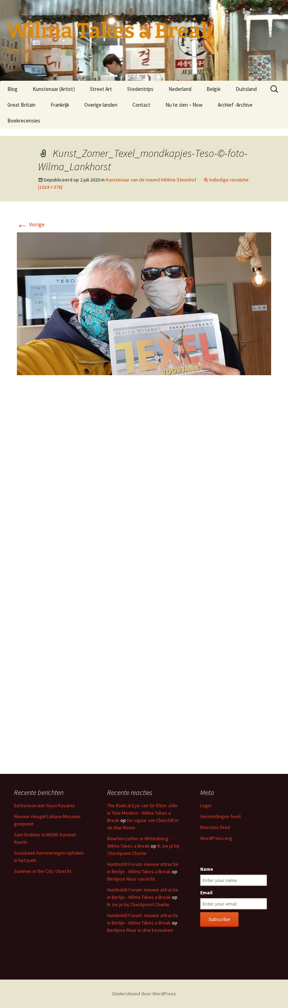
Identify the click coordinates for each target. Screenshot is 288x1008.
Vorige (31, 224)
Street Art (101, 89)
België (214, 89)
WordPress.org (216, 838)
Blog (12, 89)
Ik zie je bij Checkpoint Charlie (138, 904)
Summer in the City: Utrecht (42, 871)
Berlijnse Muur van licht (131, 879)
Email (206, 892)
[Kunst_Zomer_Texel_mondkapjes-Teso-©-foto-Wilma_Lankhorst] (144, 303)
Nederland (180, 89)
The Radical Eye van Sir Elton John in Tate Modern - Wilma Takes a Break (142, 812)
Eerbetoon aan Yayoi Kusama (44, 805)
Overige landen (100, 104)
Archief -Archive (235, 104)
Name (206, 869)
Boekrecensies (23, 120)
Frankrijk (60, 104)
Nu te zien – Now (184, 104)
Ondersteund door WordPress (144, 993)
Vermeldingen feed (220, 816)
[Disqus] (144, 485)
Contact (141, 104)
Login (205, 805)
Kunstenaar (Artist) (54, 89)
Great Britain (21, 104)
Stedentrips (140, 89)
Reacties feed (215, 827)
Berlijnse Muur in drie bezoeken (140, 930)
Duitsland (246, 89)
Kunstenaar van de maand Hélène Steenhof (151, 180)
